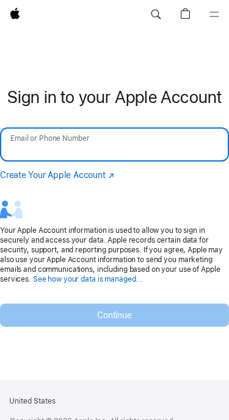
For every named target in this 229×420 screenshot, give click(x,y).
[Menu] (214, 14)
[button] (155, 14)
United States (32, 401)
